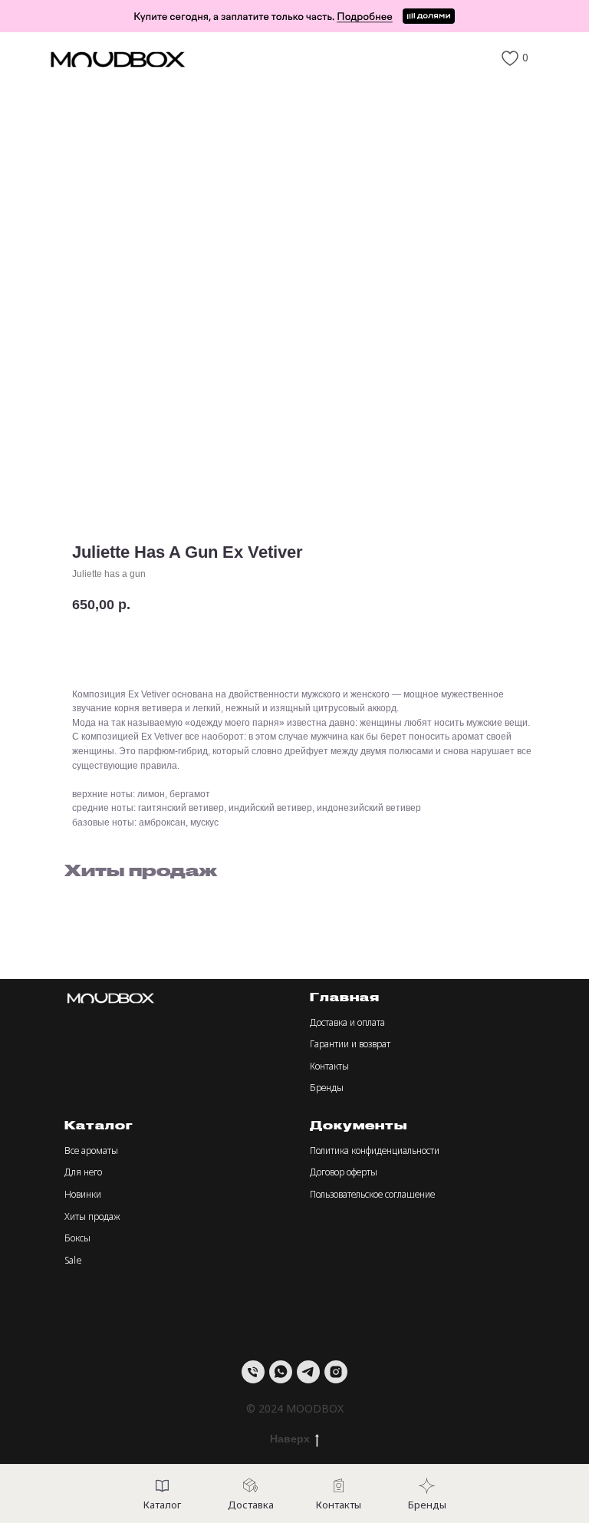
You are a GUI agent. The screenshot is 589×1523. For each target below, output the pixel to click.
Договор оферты (343, 1172)
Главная (345, 997)
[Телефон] (253, 1371)
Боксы (77, 1237)
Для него (83, 1172)
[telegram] (308, 1371)
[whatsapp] (280, 1371)
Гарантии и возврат (350, 1043)
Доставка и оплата (347, 1022)
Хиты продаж (92, 1216)
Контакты (329, 1066)
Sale (73, 1260)
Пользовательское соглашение (372, 1194)
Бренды (327, 1087)
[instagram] (335, 1371)
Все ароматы (91, 1150)
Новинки (82, 1194)
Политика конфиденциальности (374, 1150)
